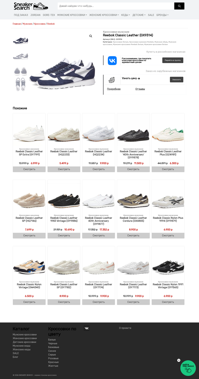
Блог (15, 356)
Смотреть (29, 169)
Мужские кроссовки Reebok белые (128, 44)
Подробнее (113, 89)
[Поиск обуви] (179, 5)
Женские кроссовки (25, 338)
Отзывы (140, 89)
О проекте (125, 328)
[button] (91, 36)
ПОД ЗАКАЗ (21, 15)
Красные (53, 362)
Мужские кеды (21, 345)
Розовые (53, 358)
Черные (52, 343)
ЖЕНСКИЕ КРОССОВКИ (103, 15)
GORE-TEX (49, 15)
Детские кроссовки (24, 342)
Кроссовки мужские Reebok (141, 42)
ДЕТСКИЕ (138, 15)
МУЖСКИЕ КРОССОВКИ (71, 15)
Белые (52, 339)
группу (173, 60)
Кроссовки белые (120, 42)
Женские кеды (21, 349)
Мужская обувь (161, 42)
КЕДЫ (124, 15)
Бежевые (53, 347)
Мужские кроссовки (25, 334)
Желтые (53, 365)
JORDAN (35, 15)
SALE (151, 15)
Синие (52, 350)
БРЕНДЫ (162, 15)
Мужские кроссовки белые (156, 44)
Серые (52, 354)
